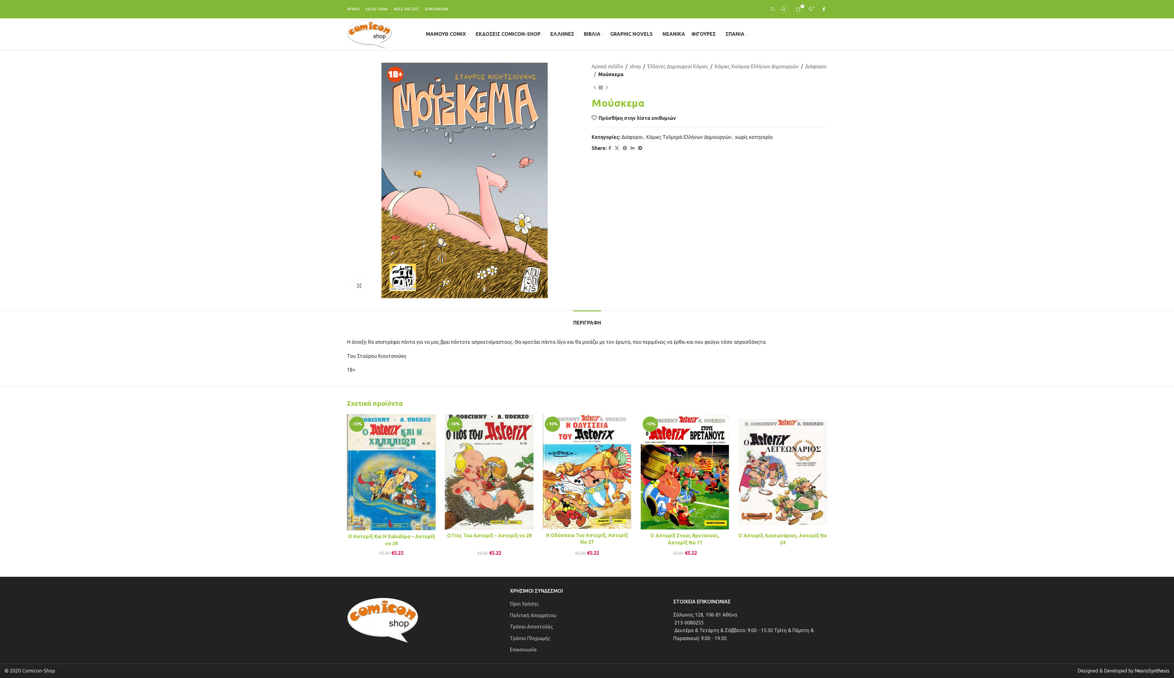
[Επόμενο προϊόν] (607, 87)
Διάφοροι (815, 66)
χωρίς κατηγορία (754, 137)
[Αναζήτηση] (772, 9)
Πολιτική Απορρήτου (533, 615)
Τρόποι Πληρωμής (530, 638)
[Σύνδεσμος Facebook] (824, 9)
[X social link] (617, 148)
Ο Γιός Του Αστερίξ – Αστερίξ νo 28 (489, 535)
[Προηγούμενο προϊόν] (595, 87)
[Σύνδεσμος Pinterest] (625, 148)
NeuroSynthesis (1152, 670)
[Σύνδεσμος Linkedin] (632, 148)
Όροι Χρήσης (524, 603)
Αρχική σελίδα (607, 66)
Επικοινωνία (523, 649)
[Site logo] (369, 33)
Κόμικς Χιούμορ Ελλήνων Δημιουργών (757, 66)
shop (635, 66)
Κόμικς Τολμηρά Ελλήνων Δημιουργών (688, 137)
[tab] (587, 319)
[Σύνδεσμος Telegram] (640, 148)
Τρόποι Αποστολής (531, 626)
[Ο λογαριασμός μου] (783, 9)
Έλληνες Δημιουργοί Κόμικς (678, 66)
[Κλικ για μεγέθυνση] (359, 286)
